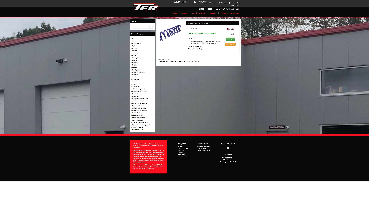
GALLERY (181, 150)
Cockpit (134, 55)
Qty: (228, 34)
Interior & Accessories (138, 72)
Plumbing (135, 74)
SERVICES (181, 154)
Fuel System (136, 70)
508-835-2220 (206, 9)
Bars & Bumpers (137, 43)
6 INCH (198, 61)
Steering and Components (140, 122)
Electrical (135, 62)
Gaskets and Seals (138, 101)
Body (133, 46)
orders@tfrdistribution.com (229, 9)
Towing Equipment (137, 127)
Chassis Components (138, 89)
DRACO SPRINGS (189, 61)
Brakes (134, 48)
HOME (180, 146)
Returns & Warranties (204, 146)
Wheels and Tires (137, 129)
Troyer (134, 41)
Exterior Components (138, 93)
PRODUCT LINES (183, 148)
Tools (133, 82)
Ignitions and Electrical (139, 108)
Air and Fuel (136, 86)
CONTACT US (182, 156)
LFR (133, 38)
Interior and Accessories (139, 110)
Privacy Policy (201, 148)
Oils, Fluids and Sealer (139, 115)
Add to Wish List (230, 44)
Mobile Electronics (137, 113)
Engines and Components (140, 91)
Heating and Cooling (138, 105)
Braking (134, 50)
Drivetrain (135, 60)
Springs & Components (175, 61)
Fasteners (135, 96)
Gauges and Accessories (139, 103)
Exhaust (134, 67)
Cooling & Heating (137, 58)
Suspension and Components (141, 125)
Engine (134, 65)
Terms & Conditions (203, 150)
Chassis (134, 53)
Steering (134, 77)
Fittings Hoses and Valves (140, 98)
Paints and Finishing (138, 117)
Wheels (134, 84)
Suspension (135, 79)
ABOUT (180, 152)
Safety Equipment (137, 120)
